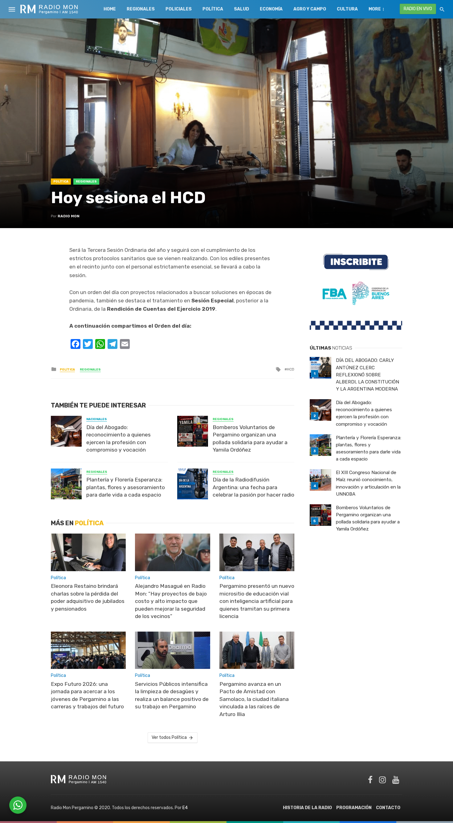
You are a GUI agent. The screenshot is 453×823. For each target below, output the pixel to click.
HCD (290, 369)
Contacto (388, 807)
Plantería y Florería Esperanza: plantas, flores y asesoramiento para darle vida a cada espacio (125, 487)
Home (110, 9)
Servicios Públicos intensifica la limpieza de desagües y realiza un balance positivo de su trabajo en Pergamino (172, 695)
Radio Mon (69, 216)
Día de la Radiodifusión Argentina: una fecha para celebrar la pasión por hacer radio (253, 487)
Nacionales (96, 419)
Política (212, 9)
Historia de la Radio (307, 807)
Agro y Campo (309, 9)
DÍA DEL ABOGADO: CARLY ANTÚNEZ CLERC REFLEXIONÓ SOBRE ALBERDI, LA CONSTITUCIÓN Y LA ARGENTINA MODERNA (367, 374)
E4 (185, 807)
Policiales (178, 9)
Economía (271, 9)
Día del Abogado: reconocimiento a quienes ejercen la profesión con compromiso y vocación (118, 438)
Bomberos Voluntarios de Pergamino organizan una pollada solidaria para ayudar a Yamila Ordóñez (250, 438)
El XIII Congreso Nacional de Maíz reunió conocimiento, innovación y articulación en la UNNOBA (368, 483)
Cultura (347, 9)
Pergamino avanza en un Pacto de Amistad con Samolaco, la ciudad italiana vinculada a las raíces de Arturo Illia (254, 699)
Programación (354, 807)
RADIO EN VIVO (418, 8)
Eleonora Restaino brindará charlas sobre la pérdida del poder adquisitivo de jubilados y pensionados (87, 597)
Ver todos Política (169, 737)
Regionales (141, 9)
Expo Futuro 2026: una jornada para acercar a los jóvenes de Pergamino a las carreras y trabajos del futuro (87, 695)
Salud (241, 9)
